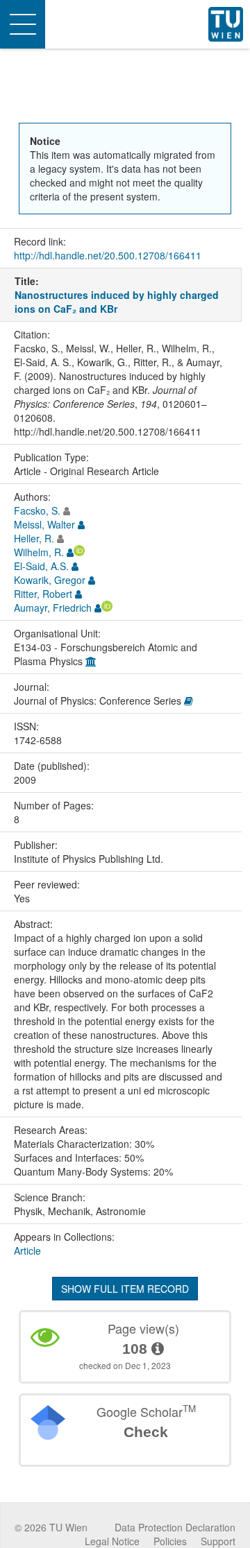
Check (146, 1432)
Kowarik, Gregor (49, 580)
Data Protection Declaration (175, 1527)
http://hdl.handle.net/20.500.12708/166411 (107, 255)
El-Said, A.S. (41, 566)
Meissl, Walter (44, 524)
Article (27, 1250)
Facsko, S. (37, 510)
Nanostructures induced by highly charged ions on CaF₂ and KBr (117, 302)
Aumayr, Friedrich (53, 607)
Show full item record (125, 1289)
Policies (170, 1541)
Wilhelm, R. (39, 552)
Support (218, 1541)
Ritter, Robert (43, 594)
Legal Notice (112, 1541)
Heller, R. (34, 538)
